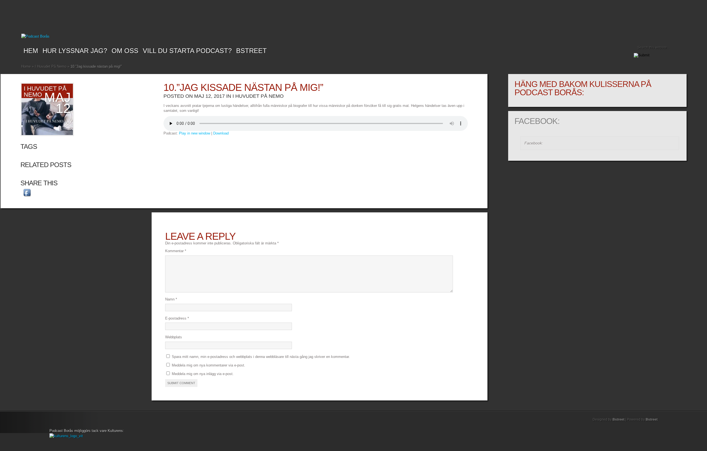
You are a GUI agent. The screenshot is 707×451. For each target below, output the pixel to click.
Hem (30, 50)
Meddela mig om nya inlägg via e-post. (203, 374)
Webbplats (173, 337)
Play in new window (194, 133)
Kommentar (175, 251)
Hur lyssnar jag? (75, 50)
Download (221, 133)
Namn (171, 299)
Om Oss (125, 50)
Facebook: (537, 121)
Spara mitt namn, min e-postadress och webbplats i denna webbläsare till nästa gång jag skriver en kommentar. (261, 357)
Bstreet (251, 50)
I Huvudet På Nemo (50, 66)
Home (26, 66)
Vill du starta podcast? (187, 50)
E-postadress (177, 318)
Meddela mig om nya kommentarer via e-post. (208, 365)
